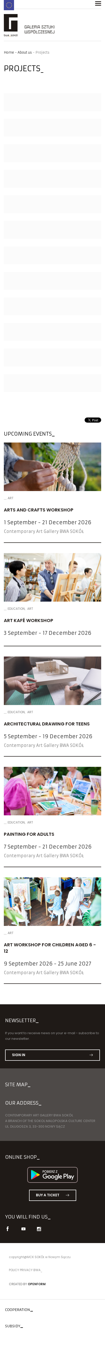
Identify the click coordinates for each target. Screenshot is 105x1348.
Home (9, 52)
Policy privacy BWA (25, 1270)
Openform (37, 1284)
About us (25, 52)
